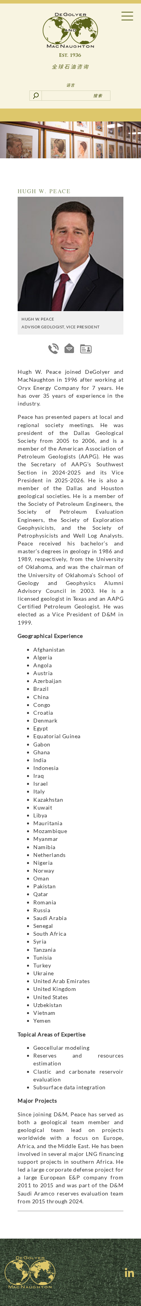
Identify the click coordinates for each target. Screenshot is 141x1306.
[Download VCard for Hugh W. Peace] (86, 348)
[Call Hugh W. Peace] (53, 348)
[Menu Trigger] (127, 15)
